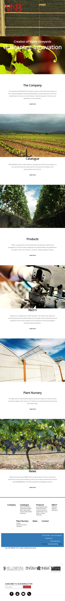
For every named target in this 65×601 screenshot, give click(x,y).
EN (28, 6)
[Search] (23, 6)
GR (25, 6)
